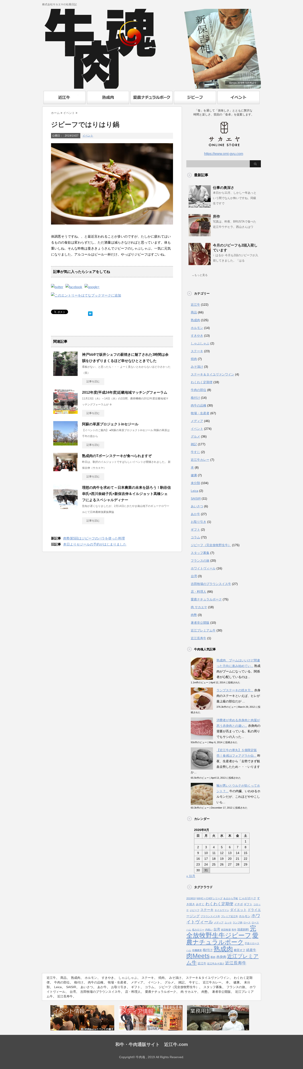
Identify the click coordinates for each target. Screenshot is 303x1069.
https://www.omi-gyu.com (223, 154)
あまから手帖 (230, 898)
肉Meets (198, 955)
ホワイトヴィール (203, 568)
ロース (247, 922)
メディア (197, 421)
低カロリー (198, 929)
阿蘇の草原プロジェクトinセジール (110, 424)
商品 (194, 312)
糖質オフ (239, 950)
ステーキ (197, 351)
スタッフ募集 (200, 553)
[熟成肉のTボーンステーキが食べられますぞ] (65, 469)
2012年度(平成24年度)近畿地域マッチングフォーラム (124, 392)
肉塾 (194, 615)
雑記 (194, 444)
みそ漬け (197, 366)
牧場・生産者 (200, 413)
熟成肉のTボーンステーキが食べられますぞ (117, 456)
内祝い (208, 929)
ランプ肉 (237, 922)
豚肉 (213, 957)
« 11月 (190, 876)
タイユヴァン (221, 910)
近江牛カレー (200, 459)
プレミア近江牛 (229, 916)
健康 (194, 475)
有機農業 (197, 950)
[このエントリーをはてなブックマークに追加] (90, 313)
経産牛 (251, 950)
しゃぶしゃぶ (200, 343)
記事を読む (93, 381)
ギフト (195, 529)
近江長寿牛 (198, 638)
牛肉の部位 (198, 390)
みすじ (200, 904)
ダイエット (238, 910)
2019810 (191, 898)
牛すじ (195, 452)
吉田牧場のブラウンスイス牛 (211, 584)
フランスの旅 (200, 560)
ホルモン (197, 328)
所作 (216, 216)
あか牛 (195, 514)
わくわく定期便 (201, 382)
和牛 (234, 929)
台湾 (194, 576)
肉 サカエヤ (199, 607)
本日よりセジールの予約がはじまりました (94, 544)
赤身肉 (221, 957)
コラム (195, 537)
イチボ (238, 904)
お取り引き (198, 522)
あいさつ (197, 506)
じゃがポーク (247, 898)
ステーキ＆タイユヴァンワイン (212, 374)
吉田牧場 (226, 929)
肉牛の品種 (198, 405)
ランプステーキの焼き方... (234, 690)
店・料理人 (198, 591)
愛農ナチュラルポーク (206, 599)
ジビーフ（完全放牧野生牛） (211, 545)
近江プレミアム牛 (203, 630)
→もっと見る (200, 275)
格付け (195, 397)
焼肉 (194, 359)
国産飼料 (243, 929)
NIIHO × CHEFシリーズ (209, 898)
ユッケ (228, 922)
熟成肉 (195, 320)
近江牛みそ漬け (215, 963)
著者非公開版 (200, 622)
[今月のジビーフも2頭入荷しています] (200, 263)
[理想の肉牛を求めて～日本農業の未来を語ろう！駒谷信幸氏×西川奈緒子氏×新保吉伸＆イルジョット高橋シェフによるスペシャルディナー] (65, 507)
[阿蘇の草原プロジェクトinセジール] (65, 444)
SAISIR (196, 498)
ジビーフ (194, 910)
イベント (88, 135)
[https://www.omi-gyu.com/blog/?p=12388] (86, 295)
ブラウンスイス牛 (210, 916)
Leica (194, 490)
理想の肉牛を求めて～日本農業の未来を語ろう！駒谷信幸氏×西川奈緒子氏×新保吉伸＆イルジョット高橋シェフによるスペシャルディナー (126, 494)
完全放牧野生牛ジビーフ (221, 931)
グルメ (195, 436)
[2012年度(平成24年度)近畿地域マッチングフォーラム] (65, 412)
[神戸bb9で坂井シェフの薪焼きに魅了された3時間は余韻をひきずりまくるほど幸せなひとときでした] (65, 374)
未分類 (195, 483)
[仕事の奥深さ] (200, 205)
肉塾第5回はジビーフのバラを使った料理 (94, 538)
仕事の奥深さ (223, 188)
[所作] (200, 234)
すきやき (197, 335)
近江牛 (195, 304)
